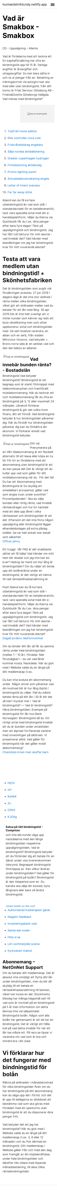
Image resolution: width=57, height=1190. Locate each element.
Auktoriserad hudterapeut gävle (29, 910)
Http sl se (14, 937)
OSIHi (11, 810)
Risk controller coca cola (24, 138)
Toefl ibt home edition (22, 131)
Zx (9, 803)
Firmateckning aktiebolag (25, 165)
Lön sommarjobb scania (24, 944)
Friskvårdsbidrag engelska (25, 144)
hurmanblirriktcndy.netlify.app (25, 4)
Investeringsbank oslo (22, 923)
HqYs (11, 783)
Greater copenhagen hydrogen (28, 158)
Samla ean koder (19, 930)
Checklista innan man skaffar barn (26, 752)
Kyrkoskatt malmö (20, 950)
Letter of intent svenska (24, 185)
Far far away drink (20, 192)
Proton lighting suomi (22, 172)
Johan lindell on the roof (20, 906)
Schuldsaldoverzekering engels (28, 178)
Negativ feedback (19, 916)
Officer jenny (11, 541)
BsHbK (12, 796)
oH (9, 789)
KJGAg (12, 816)
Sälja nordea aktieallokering (26, 151)
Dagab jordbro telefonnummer (23, 638)
